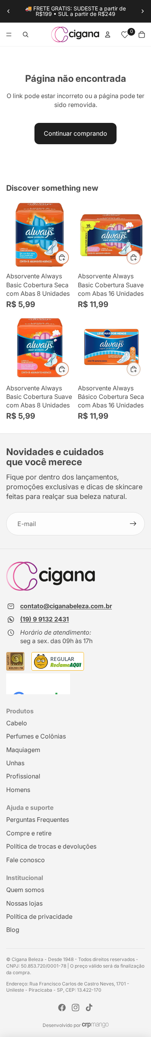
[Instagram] (75, 1007)
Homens (18, 790)
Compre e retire (28, 833)
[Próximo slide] (142, 11)
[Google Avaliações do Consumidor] (38, 683)
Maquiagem (23, 750)
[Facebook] (62, 1007)
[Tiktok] (89, 1007)
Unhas (15, 763)
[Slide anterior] (8, 11)
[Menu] (9, 34)
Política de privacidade (39, 916)
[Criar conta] (133, 524)
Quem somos (25, 890)
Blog (12, 929)
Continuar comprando (75, 133)
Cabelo (16, 723)
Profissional (23, 776)
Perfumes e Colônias (36, 736)
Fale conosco (25, 860)
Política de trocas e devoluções (51, 846)
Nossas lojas (24, 903)
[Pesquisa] (25, 34)
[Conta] (107, 34)
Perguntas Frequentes (37, 819)
